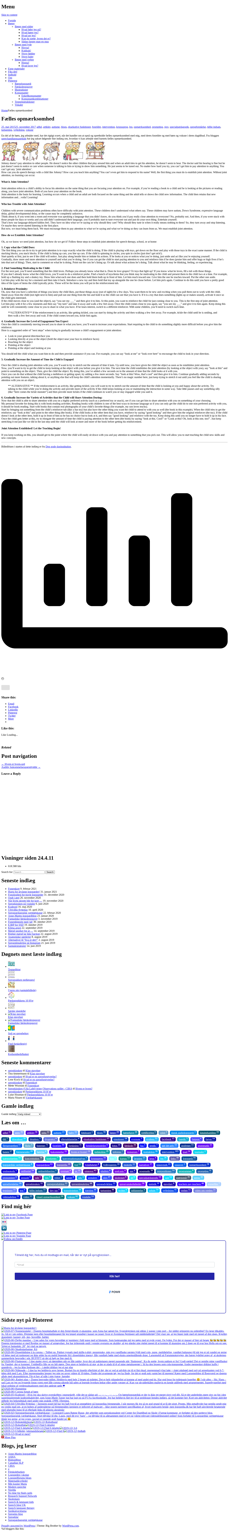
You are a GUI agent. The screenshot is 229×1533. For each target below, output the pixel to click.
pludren (105, 1171)
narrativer (145, 1164)
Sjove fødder (28, 53)
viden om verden (205, 1190)
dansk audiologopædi (183, 1132)
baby (73, 1132)
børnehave (130, 1132)
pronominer (10, 1177)
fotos (116, 1145)
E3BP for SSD (16, 924)
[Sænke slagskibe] (11, 1008)
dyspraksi (51, 1139)
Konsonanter (21, 92)
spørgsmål (183, 1177)
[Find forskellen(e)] (11, 1040)
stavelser (168, 1184)
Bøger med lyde (23, 44)
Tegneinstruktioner (25, 101)
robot (58, 1177)
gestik (154, 1145)
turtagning (6, 129)
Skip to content (9, 14)
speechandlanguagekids (13, 138)
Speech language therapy (21, 1508)
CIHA (11, 1465)
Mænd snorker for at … (20, 930)
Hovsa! (25, 47)
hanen (7, 1151)
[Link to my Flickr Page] (4, 1223)
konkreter (52, 1158)
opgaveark (163, 1164)
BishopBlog (14, 1459)
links (175, 1158)
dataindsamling (209, 1132)
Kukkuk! (26, 50)
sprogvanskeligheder (132, 1184)
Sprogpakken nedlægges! (21, 979)
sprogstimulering (82, 1184)
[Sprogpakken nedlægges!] (11, 976)
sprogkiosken (15, 1070)
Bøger (11, 23)
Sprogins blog (15, 1514)
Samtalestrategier (17, 945)
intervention (108, 126)
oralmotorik (10, 1171)
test (22, 1190)
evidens (151, 1139)
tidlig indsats (213, 126)
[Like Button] (5, 687)
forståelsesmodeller (97, 1145)
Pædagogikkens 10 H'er (20, 1000)
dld (5, 1139)
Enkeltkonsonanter (31, 95)
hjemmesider (24, 1151)
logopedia (63, 1164)
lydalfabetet (92, 1164)
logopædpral (44, 1164)
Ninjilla (12, 1490)
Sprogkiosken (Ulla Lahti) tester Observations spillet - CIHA (40, 1088)
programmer (186, 1171)
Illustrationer (21, 89)
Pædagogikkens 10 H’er (38, 1091)
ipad (186, 1151)
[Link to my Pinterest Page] (16, 1232)
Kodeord (12, 906)
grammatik (205, 1145)
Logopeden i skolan (18, 1474)
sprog (198, 1177)
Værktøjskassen (33, 1097)
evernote (136, 1139)
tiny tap (55, 1190)
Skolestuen (14, 1499)
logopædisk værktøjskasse (17, 1164)
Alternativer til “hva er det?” (23, 939)
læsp (152, 1158)
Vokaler (19, 104)
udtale (153, 1190)
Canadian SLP (15, 1462)
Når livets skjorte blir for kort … (25, 900)
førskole (130, 1145)
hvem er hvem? (80, 1151)
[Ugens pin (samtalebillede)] (11, 987)
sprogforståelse (198, 126)
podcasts (120, 1171)
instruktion (150, 1151)
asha (45, 1132)
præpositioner (166, 1171)
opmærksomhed (142, 126)
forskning (75, 1145)
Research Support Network (22, 1496)
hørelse (41, 1151)
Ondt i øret (13, 897)
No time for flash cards (20, 1493)
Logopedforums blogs (19, 1477)
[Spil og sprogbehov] (11, 1030)
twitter (122, 1190)
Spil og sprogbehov (18, 1033)
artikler (46, 126)
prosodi (26, 1177)
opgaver (180, 1164)
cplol (163, 1132)
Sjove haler (27, 56)
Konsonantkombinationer (34, 98)
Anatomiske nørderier (19, 936)
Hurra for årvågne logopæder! (24, 891)
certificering (148, 1132)
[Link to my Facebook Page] (17, 1214)
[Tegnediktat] (11, 966)
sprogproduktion (57, 1184)
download (19, 1139)
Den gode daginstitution (58, 446)
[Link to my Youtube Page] (16, 1235)
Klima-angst (14, 927)
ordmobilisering (47, 1171)
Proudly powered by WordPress (18, 1525)
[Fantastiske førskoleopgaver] (24, 1020)
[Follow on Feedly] (12, 1238)
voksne (29, 129)
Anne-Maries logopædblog (22, 915)
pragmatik (146, 1171)
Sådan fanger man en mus (35, 41)
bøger (114, 1132)
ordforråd (27, 1171)
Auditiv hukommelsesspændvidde (21, 767)
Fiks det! (12, 71)
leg (130, 126)
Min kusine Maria (17, 1483)
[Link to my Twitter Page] (15, 1217)
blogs (64, 126)
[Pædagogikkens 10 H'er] (11, 997)
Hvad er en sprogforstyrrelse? (41, 1076)
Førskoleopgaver (24, 86)
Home (4, 110)
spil (168, 1177)
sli (133, 1177)
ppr (132, 1171)
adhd (39, 126)
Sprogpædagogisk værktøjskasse (25, 912)
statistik (154, 1184)
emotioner (120, 1139)
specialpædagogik (179, 126)
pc (77, 1171)
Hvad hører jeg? (30, 32)
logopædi (189, 1158)
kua (113, 1158)
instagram (133, 1151)
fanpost (196, 1139)
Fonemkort (14, 888)
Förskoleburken (16, 1471)
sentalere (93, 1177)
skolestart (120, 1177)
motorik (129, 1164)
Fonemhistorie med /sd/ (20, 921)
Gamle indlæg (8, 1114)
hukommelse (58, 1151)
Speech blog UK (17, 1505)
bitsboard (87, 1132)
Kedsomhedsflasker (18, 1054)
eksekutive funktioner (79, 126)
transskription (72, 1190)
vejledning (18, 129)
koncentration (33, 1158)
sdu (81, 1177)
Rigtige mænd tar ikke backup (24, 933)
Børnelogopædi (23, 83)
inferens (118, 1151)
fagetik (183, 1139)
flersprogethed (12, 1145)
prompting (157, 126)
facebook (168, 1139)
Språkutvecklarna (17, 1511)
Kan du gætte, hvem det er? (36, 38)
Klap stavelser (15, 1017)
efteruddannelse (70, 1139)
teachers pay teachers (191, 1184)
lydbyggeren (111, 1164)
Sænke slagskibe (17, 1011)
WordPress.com (70, 1525)
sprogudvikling (105, 1184)
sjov (166, 126)
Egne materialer (16, 68)
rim (47, 1177)
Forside (12, 20)
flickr (28, 1145)
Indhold (12, 74)
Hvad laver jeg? (29, 65)
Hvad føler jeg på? (31, 29)
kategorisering (12, 1158)
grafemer (187, 1145)
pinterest (90, 1171)
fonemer (42, 1145)
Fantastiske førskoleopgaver (23, 918)
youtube (88, 1196)
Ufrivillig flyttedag (18, 909)
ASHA (12, 1456)
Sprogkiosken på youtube (21, 903)
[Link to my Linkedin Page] (4, 1229)
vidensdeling (11, 1196)
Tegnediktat (14, 969)
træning (90, 1190)
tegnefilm (214, 1184)
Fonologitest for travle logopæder (25, 894)
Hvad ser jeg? (28, 35)
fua (142, 1145)
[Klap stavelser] (17, 1014)
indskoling (101, 1151)
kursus (125, 1158)
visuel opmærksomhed (49, 1196)
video (27, 1196)
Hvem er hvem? (83, 1088)
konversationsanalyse (75, 1158)
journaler (200, 1151)
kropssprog (122, 126)
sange (70, 1177)
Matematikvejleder (18, 1480)
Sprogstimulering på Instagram (24, 942)
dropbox (35, 1139)
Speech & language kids (21, 1502)
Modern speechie (17, 1486)
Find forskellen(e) (17, 1043)
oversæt (66, 1171)
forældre (96, 126)
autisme (56, 126)
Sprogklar (13, 1517)
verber (186, 1190)
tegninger (9, 1190)
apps (19, 1132)
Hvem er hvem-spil (13, 764)
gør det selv (169, 1145)
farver (210, 1139)
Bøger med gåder (24, 26)
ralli (38, 1177)
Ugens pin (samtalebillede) (22, 990)
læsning (139, 1158)
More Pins (10, 1437)
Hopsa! (25, 62)
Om (10, 77)
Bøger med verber (24, 59)
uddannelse (138, 1190)
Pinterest (12, 80)
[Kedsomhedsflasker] (11, 1051)
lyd (77, 1164)
